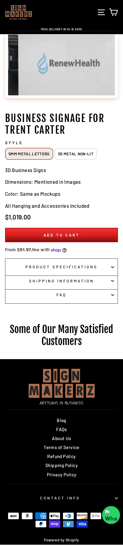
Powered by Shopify (61, 540)
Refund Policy (61, 456)
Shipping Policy (61, 465)
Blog (61, 420)
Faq (61, 294)
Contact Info (60, 498)
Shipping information (61, 280)
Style (14, 142)
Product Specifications (61, 266)
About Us (61, 438)
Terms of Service (61, 447)
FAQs (61, 429)
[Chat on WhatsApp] (111, 515)
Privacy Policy (61, 474)
